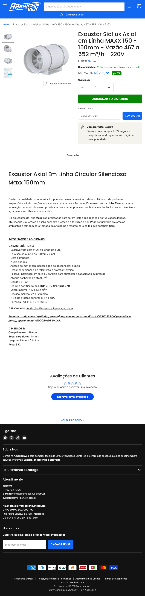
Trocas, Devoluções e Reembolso (54, 578)
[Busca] (129, 6)
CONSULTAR (132, 115)
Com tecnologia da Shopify (63, 590)
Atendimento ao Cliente (87, 578)
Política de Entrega (24, 578)
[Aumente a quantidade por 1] (109, 87)
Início (6, 24)
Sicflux (92, 61)
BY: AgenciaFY (88, 590)
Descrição (72, 155)
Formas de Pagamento (115, 578)
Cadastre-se (60, 544)
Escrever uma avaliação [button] (72, 396)
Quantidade (84, 80)
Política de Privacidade (72, 582)
